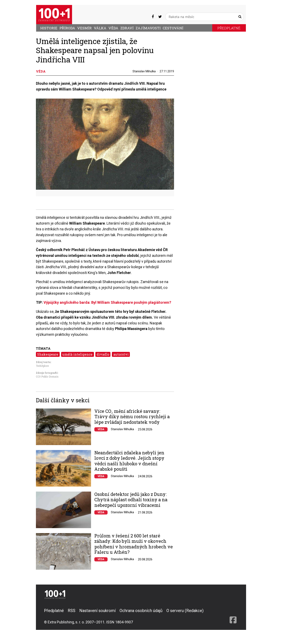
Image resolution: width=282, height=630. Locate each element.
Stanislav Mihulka (144, 71)
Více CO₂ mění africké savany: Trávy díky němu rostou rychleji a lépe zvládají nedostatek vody (132, 416)
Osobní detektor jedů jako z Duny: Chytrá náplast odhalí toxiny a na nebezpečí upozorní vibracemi (130, 500)
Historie (48, 28)
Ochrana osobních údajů (141, 610)
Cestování (173, 28)
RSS (71, 610)
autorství (121, 354)
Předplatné (229, 28)
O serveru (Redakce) (185, 610)
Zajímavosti (148, 28)
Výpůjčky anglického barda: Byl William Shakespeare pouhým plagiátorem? (107, 302)
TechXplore (42, 365)
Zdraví (127, 28)
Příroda (67, 28)
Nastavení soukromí (97, 610)
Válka (100, 28)
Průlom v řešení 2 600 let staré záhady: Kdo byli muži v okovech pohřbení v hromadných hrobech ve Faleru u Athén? (133, 544)
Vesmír (84, 28)
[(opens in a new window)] (153, 16)
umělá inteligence (77, 354)
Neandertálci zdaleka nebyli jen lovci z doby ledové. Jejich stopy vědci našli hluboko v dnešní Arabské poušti (129, 461)
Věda (113, 28)
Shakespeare (47, 354)
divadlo (103, 354)
